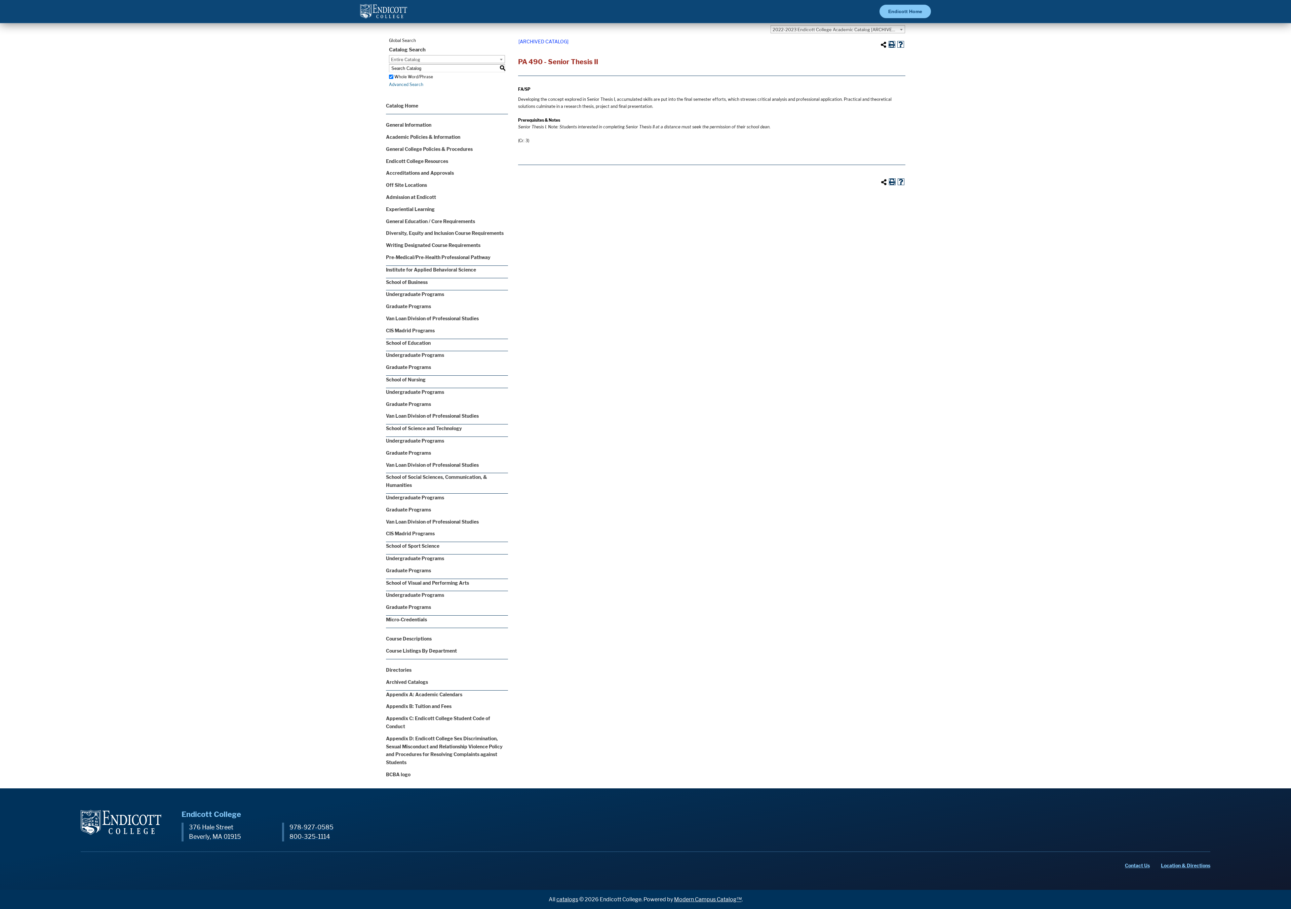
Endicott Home (905, 11)
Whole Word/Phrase (413, 76)
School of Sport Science (412, 546)
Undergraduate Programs (415, 294)
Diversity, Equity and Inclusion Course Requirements (445, 233)
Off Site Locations (406, 185)
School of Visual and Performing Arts (427, 583)
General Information (408, 125)
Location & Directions (1185, 865)
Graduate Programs (408, 306)
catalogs (567, 899)
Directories (399, 670)
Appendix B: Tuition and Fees (419, 706)
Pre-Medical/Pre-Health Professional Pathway (438, 257)
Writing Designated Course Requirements (433, 245)
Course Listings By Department (421, 651)
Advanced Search (406, 84)
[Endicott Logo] (383, 14)
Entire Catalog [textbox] (405, 59)
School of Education (408, 343)
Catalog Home (402, 106)
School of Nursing (406, 379)
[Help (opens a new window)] (900, 44)
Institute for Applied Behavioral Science (431, 270)
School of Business (407, 282)
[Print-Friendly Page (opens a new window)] (892, 44)
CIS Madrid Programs (410, 330)
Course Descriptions (409, 639)
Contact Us (1137, 865)
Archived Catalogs (407, 682)
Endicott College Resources (417, 161)
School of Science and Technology (424, 428)
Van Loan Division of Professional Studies (432, 318)
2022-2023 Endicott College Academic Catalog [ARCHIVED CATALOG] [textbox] (839, 29)
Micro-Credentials (406, 619)
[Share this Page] (883, 44)
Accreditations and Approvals (420, 173)
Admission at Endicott (411, 197)
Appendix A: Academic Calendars (424, 694)
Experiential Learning (410, 209)
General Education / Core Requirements (430, 221)
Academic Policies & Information (423, 137)
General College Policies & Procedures (429, 149)
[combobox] (838, 29)
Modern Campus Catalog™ (708, 899)
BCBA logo (398, 774)
